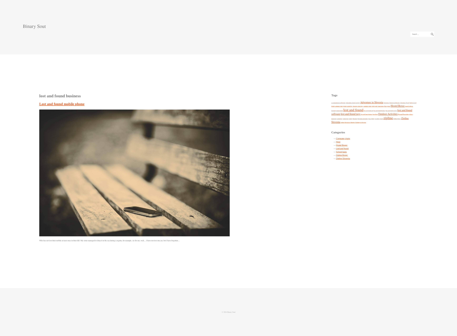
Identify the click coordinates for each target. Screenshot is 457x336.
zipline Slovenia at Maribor (348, 122)
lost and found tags (350, 113)
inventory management (337, 110)
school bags (346, 119)
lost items (375, 114)
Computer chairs (343, 139)
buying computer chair (337, 106)
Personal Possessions (403, 114)
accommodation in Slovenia (338, 103)
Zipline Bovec (397, 119)
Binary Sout (34, 26)
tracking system (379, 119)
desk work (374, 106)
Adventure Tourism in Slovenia (392, 103)
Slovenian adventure (363, 119)
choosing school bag (358, 106)
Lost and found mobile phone (61, 104)
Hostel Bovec (398, 105)
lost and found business (379, 110)
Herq (385, 106)
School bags (341, 152)
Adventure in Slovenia (371, 102)
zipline (388, 117)
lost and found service (391, 110)
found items (381, 106)
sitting (350, 119)
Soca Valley (371, 119)
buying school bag (347, 106)
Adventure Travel (404, 103)
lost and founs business (366, 114)
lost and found (353, 109)
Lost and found (342, 149)
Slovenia (355, 119)
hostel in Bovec (409, 106)
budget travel (413, 103)
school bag (339, 119)
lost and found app (368, 110)
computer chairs (367, 106)
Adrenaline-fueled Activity (353, 103)
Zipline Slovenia (343, 159)
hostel (388, 106)
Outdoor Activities (388, 113)
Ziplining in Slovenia (360, 122)
